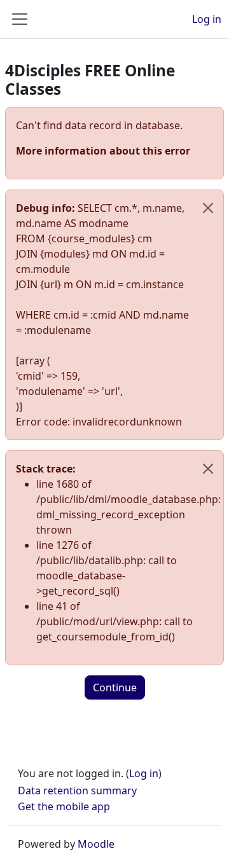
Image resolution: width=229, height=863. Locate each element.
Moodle (96, 844)
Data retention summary (77, 790)
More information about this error (103, 151)
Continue (115, 687)
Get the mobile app (64, 806)
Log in (206, 19)
